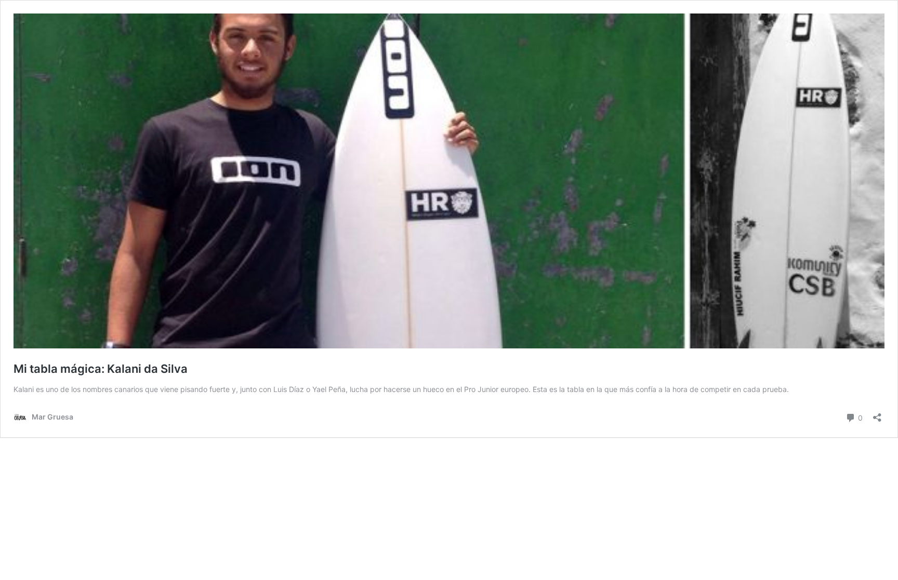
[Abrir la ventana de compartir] (877, 414)
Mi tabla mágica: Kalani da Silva (101, 368)
